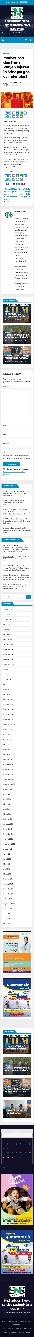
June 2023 (7, 799)
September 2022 (9, 844)
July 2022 (6, 854)
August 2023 (7, 789)
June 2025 (7, 679)
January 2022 (8, 884)
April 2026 (6, 629)
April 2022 (6, 869)
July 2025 (6, 674)
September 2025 (9, 664)
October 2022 (8, 839)
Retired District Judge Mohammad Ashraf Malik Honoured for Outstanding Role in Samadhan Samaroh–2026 (16, 512)
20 (17, 1153)
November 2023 (8, 774)
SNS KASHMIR (8, 557)
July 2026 (6, 614)
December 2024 (8, 709)
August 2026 (7, 609)
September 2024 (9, 724)
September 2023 (9, 784)
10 (3, 1148)
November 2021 (8, 894)
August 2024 (7, 729)
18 (8, 1153)
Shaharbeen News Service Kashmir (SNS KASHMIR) (17, 25)
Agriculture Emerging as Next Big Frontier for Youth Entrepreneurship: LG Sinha (16, 530)
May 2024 (6, 744)
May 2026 (6, 624)
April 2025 (6, 689)
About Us (10, 1328)
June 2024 (7, 739)
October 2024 (8, 719)
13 (17, 1148)
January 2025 (8, 704)
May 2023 (6, 804)
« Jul (3, 1168)
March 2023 (7, 814)
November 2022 (8, 834)
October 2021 (8, 899)
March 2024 (7, 754)
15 (25, 1148)
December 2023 (8, 769)
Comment (7, 386)
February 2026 (8, 639)
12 (12, 1148)
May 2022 (6, 864)
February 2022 (8, 879)
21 (21, 1153)
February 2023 (8, 819)
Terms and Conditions (10, 1332)
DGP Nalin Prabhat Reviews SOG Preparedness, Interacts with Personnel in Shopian (16, 521)
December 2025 (8, 649)
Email (5, 434)
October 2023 (8, 779)
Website (6, 443)
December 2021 (8, 889)
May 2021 (6, 924)
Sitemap (28, 1332)
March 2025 (7, 694)
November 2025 (8, 654)
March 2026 (7, 634)
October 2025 (8, 659)
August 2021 (7, 909)
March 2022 (7, 874)
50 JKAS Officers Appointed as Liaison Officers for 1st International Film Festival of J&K (16, 493)
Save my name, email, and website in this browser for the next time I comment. (16, 457)
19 (12, 1153)
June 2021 (7, 919)
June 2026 (7, 619)
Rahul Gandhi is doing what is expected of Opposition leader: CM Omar (15, 503)
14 (21, 1148)
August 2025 (7, 669)
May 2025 (6, 684)
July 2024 (6, 734)
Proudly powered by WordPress (11, 1321)
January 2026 (8, 644)
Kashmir (6, 53)
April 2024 (6, 749)
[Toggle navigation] (30, 40)
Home (4, 1328)
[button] (26, 40)
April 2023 (6, 809)
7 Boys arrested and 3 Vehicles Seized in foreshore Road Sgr (17, 559)
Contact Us (18, 1328)
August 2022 (7, 849)
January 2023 (8, 824)
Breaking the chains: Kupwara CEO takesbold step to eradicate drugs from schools (16, 568)
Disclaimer (21, 1332)
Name (5, 425)
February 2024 (8, 759)
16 (30, 1148)
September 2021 (9, 904)
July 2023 (6, 794)
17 (3, 1153)
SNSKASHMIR (17, 83)
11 (8, 1148)
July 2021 (6, 914)
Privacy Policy (27, 1328)
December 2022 (8, 829)
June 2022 (7, 859)
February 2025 (8, 699)
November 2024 (8, 714)
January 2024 (8, 764)
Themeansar (17, 1324)
